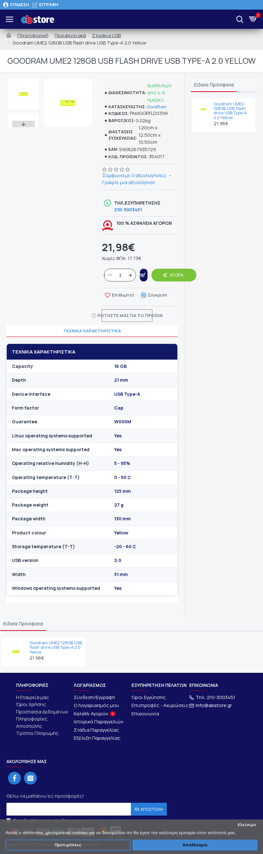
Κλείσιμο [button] (247, 824)
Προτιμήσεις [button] (68, 845)
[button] (23, 80)
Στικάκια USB (106, 35)
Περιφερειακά (70, 35)
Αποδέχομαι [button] (195, 845)
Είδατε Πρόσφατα (214, 84)
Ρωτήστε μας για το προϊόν (127, 315)
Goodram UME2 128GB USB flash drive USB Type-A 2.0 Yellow (230, 111)
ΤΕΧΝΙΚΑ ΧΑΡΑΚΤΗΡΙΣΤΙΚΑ (92, 331)
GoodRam (156, 107)
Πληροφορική (32, 35)
